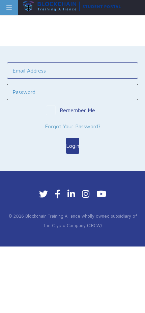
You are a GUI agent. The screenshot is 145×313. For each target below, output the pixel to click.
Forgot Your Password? (72, 126)
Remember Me (77, 110)
